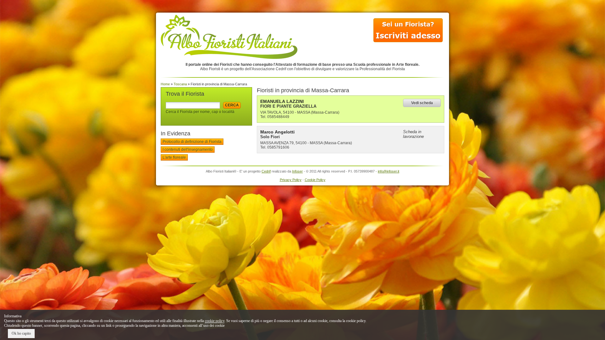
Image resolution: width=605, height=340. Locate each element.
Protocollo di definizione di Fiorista (192, 141)
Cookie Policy (315, 180)
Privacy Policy (291, 180)
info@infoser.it (388, 171)
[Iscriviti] (408, 42)
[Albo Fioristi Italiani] (229, 57)
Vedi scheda (422, 103)
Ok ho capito (21, 333)
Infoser (297, 171)
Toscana (180, 84)
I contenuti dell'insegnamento (188, 149)
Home (165, 84)
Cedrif (266, 171)
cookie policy (214, 321)
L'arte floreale (174, 157)
